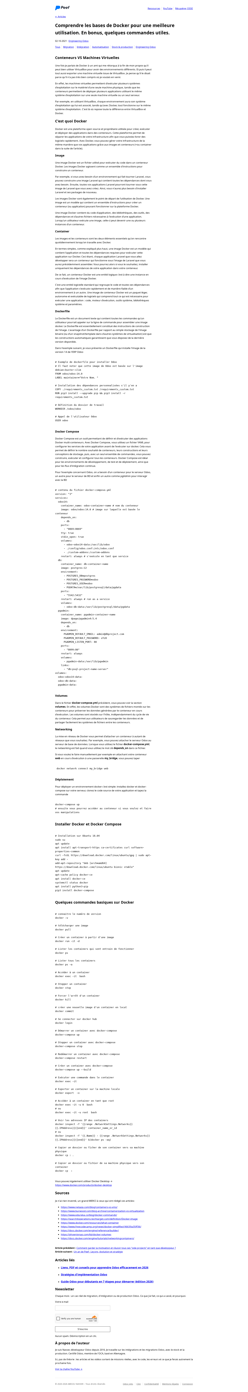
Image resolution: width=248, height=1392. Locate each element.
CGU (138, 1384)
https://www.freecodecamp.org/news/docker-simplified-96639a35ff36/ (101, 1226)
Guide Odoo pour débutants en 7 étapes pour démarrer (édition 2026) (107, 1281)
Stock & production (122, 47)
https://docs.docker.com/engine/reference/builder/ (90, 1230)
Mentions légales (170, 1384)
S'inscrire (83, 1329)
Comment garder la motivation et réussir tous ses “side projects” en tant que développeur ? (126, 1248)
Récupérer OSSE (184, 8)
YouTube (167, 8)
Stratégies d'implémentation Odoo (84, 1274)
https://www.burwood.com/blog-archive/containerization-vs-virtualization (102, 1211)
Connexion (187, 1384)
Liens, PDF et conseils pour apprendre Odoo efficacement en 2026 (104, 1267)
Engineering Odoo (79, 41)
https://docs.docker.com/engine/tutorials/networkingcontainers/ (97, 1238)
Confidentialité (151, 1384)
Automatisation (100, 47)
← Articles (60, 16)
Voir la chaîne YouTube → (68, 1369)
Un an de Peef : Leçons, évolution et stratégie (98, 1251)
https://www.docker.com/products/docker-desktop (83, 1185)
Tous (57, 47)
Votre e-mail (61, 1301)
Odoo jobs (128, 1384)
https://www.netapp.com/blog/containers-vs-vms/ (89, 1207)
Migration (68, 47)
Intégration (83, 47)
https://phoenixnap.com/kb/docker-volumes (86, 1234)
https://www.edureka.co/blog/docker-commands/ (89, 1215)
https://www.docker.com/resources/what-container (90, 1222)
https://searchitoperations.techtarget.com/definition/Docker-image (99, 1218)
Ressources (154, 8)
